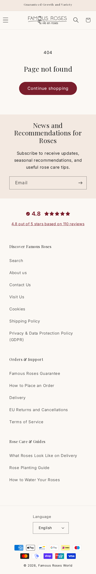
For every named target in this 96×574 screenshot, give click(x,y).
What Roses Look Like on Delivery (43, 455)
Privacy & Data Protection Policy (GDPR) (41, 336)
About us (18, 272)
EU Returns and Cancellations (38, 409)
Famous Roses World (55, 565)
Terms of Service (26, 422)
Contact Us (20, 284)
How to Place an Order (31, 385)
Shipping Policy (24, 321)
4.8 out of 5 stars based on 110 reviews (47, 224)
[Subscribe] (80, 182)
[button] (76, 20)
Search (16, 260)
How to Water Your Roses (34, 479)
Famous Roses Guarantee (34, 373)
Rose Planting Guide (29, 467)
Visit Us (16, 297)
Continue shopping (48, 88)
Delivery (17, 397)
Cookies (17, 309)
